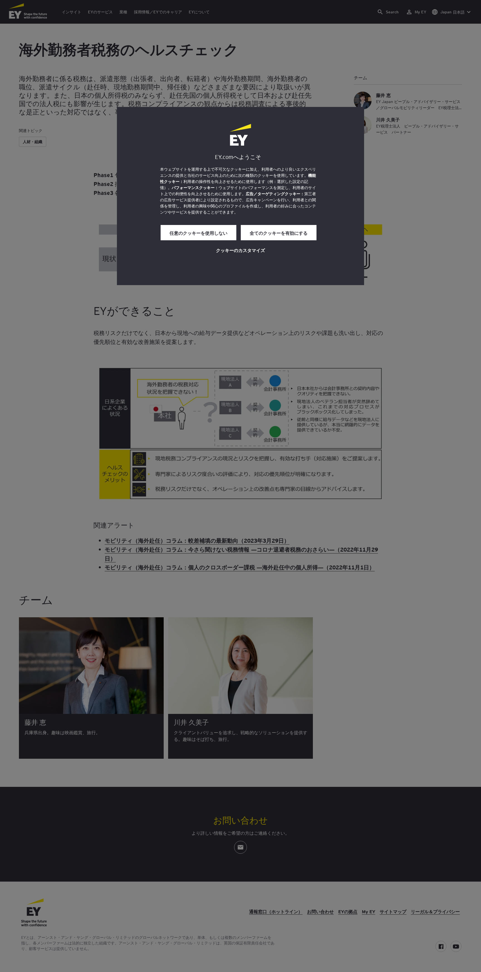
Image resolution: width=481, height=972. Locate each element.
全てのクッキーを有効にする (279, 233)
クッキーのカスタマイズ (240, 250)
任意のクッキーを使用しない (198, 233)
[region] (240, 196)
